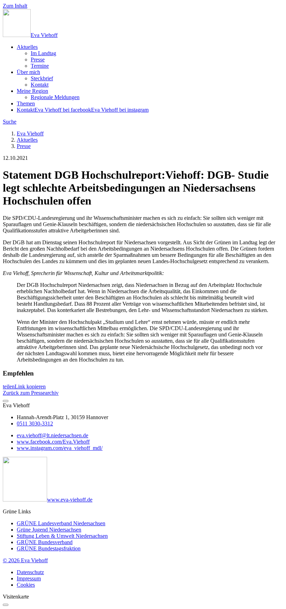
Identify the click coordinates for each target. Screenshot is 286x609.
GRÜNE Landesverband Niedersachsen (61, 523)
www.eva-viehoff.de (69, 500)
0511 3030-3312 (35, 423)
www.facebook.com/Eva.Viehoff (53, 442)
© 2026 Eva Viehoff (25, 560)
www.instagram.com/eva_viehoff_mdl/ (60, 448)
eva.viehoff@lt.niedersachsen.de (52, 435)
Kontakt (39, 85)
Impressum (29, 578)
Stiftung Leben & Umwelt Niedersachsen (62, 536)
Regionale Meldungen (55, 97)
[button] (9, 386)
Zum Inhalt (15, 6)
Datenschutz (30, 572)
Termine (40, 66)
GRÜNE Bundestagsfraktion (49, 548)
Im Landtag (43, 53)
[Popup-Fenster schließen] (5, 605)
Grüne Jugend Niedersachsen (49, 530)
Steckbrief (42, 78)
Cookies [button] (26, 585)
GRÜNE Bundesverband (45, 542)
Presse (38, 59)
